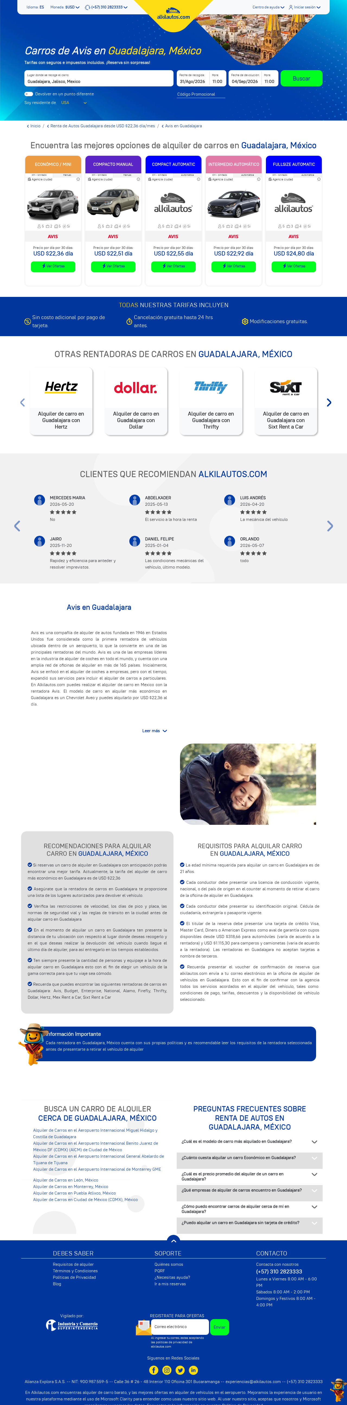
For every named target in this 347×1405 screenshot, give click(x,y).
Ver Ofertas (55, 266)
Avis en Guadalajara (183, 126)
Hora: (215, 75)
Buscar (301, 78)
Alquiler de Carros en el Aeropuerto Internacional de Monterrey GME (97, 1169)
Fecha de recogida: (192, 75)
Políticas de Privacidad (74, 1277)
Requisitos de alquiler (73, 1264)
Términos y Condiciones (75, 1270)
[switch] (28, 94)
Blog (57, 1283)
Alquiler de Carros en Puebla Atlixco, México (74, 1193)
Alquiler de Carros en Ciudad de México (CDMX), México (85, 1199)
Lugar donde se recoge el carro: (48, 75)
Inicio (34, 126)
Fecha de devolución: (245, 75)
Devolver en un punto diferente (64, 94)
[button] (35, 7)
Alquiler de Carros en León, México (65, 1180)
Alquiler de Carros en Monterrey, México (70, 1186)
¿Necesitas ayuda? (172, 1277)
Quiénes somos (169, 1264)
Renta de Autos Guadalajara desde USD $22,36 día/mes (102, 126)
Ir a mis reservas (170, 1283)
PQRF (160, 1270)
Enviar (220, 1327)
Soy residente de (40, 102)
